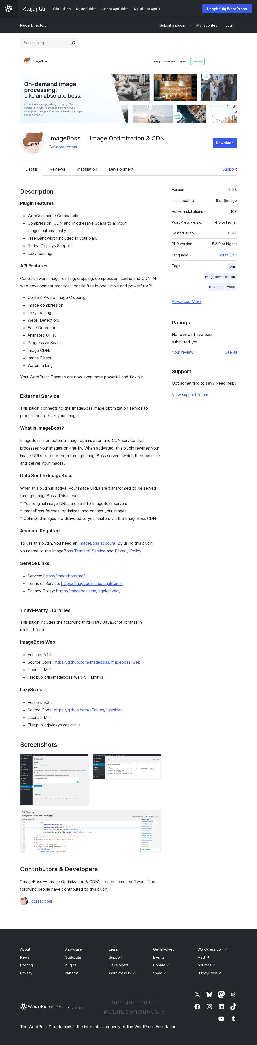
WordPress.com (213, 949)
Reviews (57, 169)
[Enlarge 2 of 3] (154, 760)
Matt (203, 957)
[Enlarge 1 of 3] (81, 760)
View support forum (190, 394)
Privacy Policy (128, 550)
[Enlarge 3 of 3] (154, 816)
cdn (232, 266)
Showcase (73, 949)
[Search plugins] (73, 43)
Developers (118, 965)
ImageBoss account (97, 543)
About (25, 949)
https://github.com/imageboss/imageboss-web (97, 662)
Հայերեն (75, 1007)
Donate (161, 965)
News (24, 957)
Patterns (72, 973)
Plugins (70, 965)
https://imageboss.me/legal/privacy (88, 590)
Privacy (26, 973)
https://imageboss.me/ (64, 575)
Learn (113, 949)
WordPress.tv (122, 973)
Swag (160, 973)
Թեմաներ (73, 957)
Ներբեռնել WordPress (227, 9)
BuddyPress (210, 973)
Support (229, 169)
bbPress (207, 965)
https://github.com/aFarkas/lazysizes (88, 709)
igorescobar (66, 147)
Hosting (26, 965)
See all (231, 352)
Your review (183, 352)
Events (158, 957)
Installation (87, 169)
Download (225, 143)
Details (31, 169)
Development (121, 169)
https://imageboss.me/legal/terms (92, 583)
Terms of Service (89, 550)
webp (230, 287)
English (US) (227, 255)
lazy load (215, 287)
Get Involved (164, 949)
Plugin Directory (33, 25)
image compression (220, 277)
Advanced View (186, 301)
